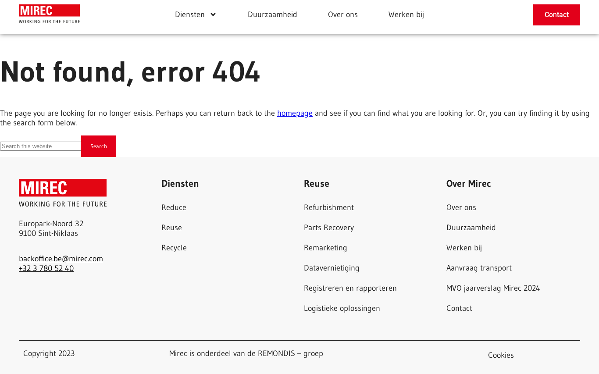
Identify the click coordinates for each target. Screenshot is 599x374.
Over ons (343, 14)
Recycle (174, 248)
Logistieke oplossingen (342, 308)
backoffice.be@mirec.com (61, 259)
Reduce (173, 207)
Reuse (171, 227)
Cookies (501, 355)
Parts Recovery (329, 227)
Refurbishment (329, 207)
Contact (459, 308)
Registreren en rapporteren (350, 288)
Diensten (190, 14)
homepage (295, 113)
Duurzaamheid (272, 14)
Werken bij (406, 14)
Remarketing (325, 248)
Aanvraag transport (479, 268)
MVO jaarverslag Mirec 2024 (493, 288)
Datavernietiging (332, 268)
